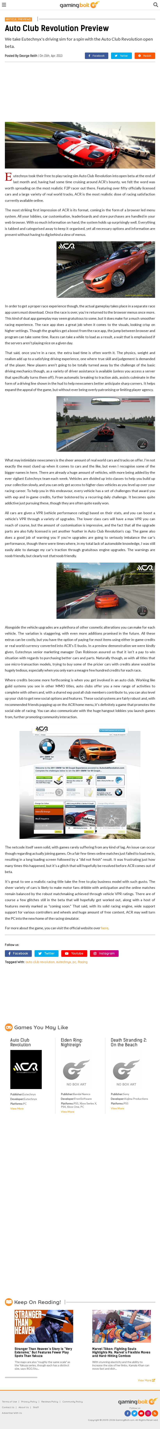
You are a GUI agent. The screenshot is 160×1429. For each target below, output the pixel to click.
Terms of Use (9, 1401)
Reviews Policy (49, 1401)
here (104, 928)
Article (11, 19)
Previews (24, 19)
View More (17, 1108)
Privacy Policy (29, 1401)
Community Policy (72, 1401)
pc (74, 962)
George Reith (28, 56)
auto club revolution (40, 962)
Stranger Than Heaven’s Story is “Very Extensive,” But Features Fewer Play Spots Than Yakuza (43, 1352)
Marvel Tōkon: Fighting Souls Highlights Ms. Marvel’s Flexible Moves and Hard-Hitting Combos (121, 1352)
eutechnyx (63, 962)
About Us (24, 1407)
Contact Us (8, 1407)
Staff (36, 1407)
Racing (83, 962)
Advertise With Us (12, 1412)
